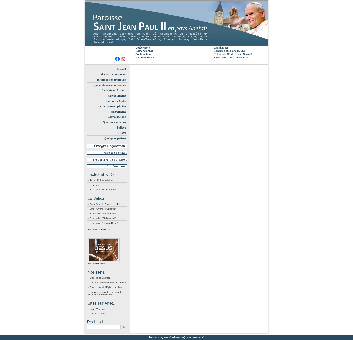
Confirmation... (117, 166)
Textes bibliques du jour (101, 180)
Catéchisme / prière (114, 90)
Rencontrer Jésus (97, 263)
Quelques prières (115, 138)
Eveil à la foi (221, 47)
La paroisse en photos (112, 106)
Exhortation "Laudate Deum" (104, 223)
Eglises (121, 127)
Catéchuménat (144, 51)
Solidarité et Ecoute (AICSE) (230, 51)
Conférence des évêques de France (108, 282)
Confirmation (143, 54)
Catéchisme (143, 47)
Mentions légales (158, 337)
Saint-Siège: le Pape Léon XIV (104, 204)
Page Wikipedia (97, 309)
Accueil (121, 69)
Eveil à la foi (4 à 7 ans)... (110, 159)
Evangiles (94, 185)
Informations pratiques (111, 79)
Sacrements (118, 111)
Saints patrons (117, 117)
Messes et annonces (113, 74)
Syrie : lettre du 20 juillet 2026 (231, 57)
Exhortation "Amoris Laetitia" (104, 213)
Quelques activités (114, 122)
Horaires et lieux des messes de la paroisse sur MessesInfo (106, 293)
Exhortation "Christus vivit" (103, 218)
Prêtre (122, 132)
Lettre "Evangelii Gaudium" (103, 209)
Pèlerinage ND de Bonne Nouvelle (233, 54)
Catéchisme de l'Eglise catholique (106, 287)
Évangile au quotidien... (110, 146)
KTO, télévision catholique (103, 189)
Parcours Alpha (145, 57)
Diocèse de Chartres (100, 278)
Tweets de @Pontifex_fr (98, 229)
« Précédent (190, 68)
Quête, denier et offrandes (109, 85)
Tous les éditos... (115, 152)
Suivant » (211, 68)
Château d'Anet (97, 313)
